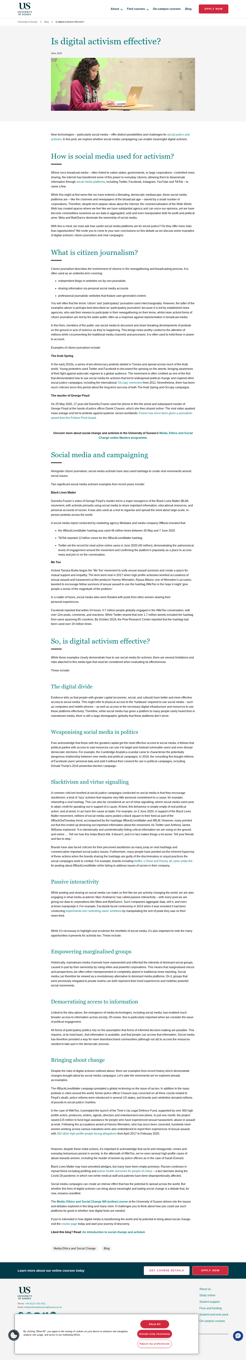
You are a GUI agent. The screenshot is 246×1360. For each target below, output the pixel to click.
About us (205, 1289)
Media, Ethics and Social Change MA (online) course (92, 1201)
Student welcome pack (213, 1314)
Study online (207, 1295)
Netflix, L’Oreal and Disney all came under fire (163, 861)
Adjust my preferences (154, 1343)
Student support (209, 1301)
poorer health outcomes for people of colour (124, 1171)
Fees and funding (210, 1308)
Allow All (154, 1324)
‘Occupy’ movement (129, 382)
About (115, 8)
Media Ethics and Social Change (75, 1248)
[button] (14, 1335)
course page (69, 1223)
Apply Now (213, 8)
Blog (188, 8)
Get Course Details (166, 1270)
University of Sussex (27, 22)
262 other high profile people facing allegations (87, 1133)
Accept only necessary (154, 1333)
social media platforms (90, 181)
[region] (106, 1334)
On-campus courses (167, 8)
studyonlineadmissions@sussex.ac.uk (43, 1307)
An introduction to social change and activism (113, 1232)
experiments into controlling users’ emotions (94, 910)
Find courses (136, 8)
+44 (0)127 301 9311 (35, 1303)
